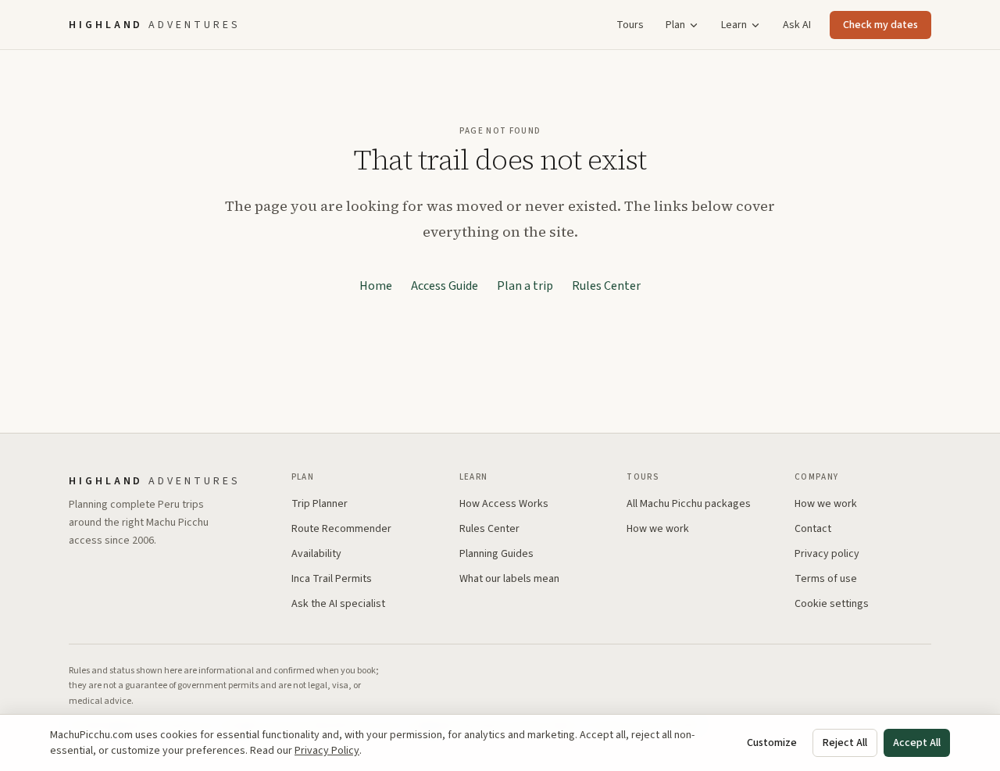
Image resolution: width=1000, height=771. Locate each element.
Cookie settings (832, 604)
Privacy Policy (327, 751)
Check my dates (880, 25)
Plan (675, 25)
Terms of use (826, 579)
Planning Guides (496, 554)
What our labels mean (509, 579)
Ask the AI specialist (338, 604)
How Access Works (503, 504)
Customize (772, 743)
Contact (813, 529)
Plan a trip (525, 285)
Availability (316, 554)
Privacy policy (827, 554)
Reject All (845, 743)
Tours (630, 25)
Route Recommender (341, 529)
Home (375, 285)
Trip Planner (319, 504)
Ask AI (797, 25)
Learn (734, 25)
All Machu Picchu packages (689, 504)
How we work (658, 529)
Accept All (917, 743)
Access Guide (444, 285)
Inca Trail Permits (331, 579)
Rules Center (606, 285)
